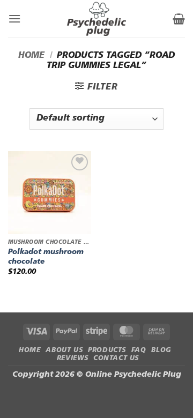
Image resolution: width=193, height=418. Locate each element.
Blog (161, 350)
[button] (14, 18)
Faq (138, 350)
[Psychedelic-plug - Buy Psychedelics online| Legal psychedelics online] (97, 19)
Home (31, 55)
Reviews (72, 358)
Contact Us (116, 358)
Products (107, 350)
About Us (64, 350)
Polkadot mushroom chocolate (46, 257)
